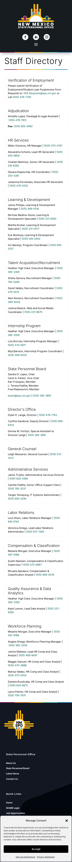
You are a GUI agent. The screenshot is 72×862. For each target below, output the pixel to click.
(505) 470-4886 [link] (17, 665)
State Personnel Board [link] (17, 768)
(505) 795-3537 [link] (17, 488)
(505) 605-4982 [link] (23, 126)
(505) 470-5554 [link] (17, 675)
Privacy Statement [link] (46, 857)
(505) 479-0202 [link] (18, 185)
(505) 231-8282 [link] (47, 218)
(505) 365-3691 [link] (42, 395)
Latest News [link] (12, 773)
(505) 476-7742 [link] (48, 415)
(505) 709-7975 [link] (17, 695)
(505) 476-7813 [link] (17, 120)
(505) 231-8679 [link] (33, 312)
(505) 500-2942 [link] (31, 238)
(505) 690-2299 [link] (17, 498)
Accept (36, 849)
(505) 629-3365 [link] (18, 478)
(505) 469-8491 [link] (28, 655)
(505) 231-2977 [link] (30, 228)
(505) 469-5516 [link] (30, 208)
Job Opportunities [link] (15, 813)
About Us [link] (11, 763)
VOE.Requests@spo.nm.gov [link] (39, 93)
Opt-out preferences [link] (25, 857)
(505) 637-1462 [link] (35, 531)
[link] (25, 37)
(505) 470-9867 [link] (32, 564)
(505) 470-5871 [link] (17, 345)
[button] (66, 820)
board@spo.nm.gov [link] (19, 395)
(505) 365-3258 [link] (18, 645)
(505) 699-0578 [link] (45, 574)
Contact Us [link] (12, 779)
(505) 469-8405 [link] (17, 355)
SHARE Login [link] (12, 808)
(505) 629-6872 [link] (18, 685)
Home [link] (9, 802)
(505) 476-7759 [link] (22, 97)
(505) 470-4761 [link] (53, 145)
